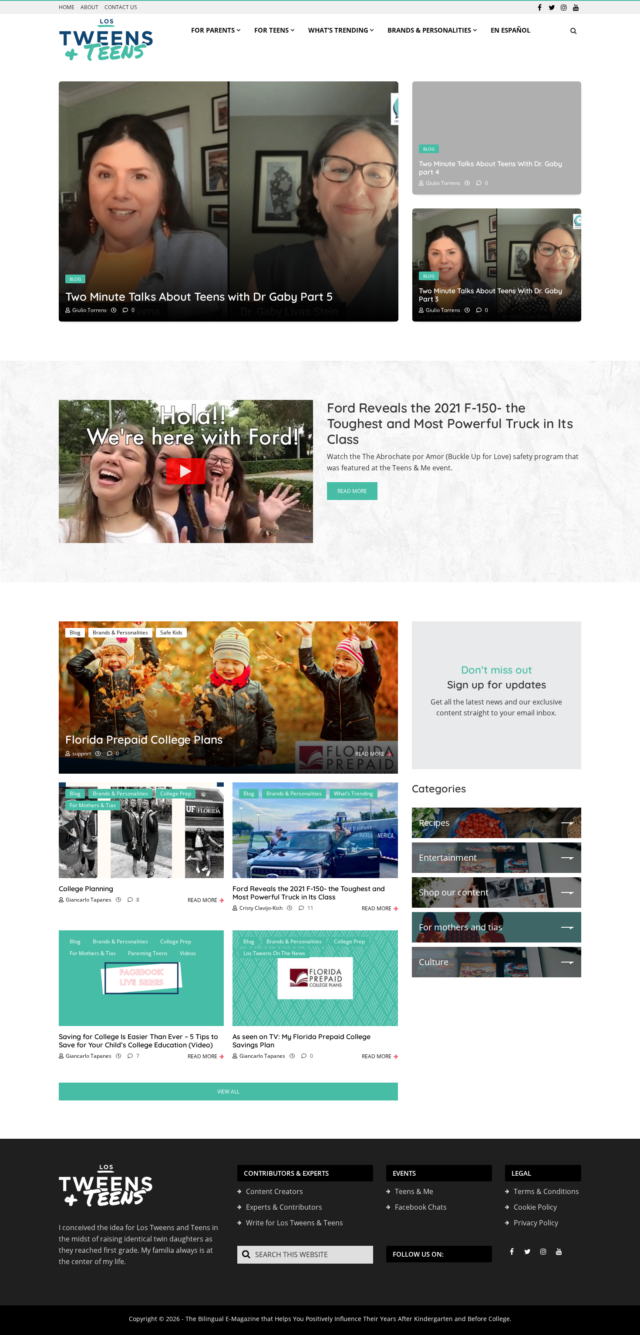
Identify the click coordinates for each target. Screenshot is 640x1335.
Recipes (434, 823)
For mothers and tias (460, 927)
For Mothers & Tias (93, 805)
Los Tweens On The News (274, 953)
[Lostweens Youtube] (576, 7)
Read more (352, 491)
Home (66, 7)
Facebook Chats (421, 1207)
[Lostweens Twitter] (551, 7)
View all (228, 1091)
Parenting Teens (148, 953)
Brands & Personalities (120, 632)
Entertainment (448, 857)
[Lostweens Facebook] (539, 7)
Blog (75, 279)
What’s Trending (353, 793)
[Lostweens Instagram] (564, 7)
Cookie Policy (535, 1207)
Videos (188, 953)
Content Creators (274, 1191)
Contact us (120, 7)
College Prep (175, 793)
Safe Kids (171, 632)
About (89, 7)
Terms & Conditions (546, 1191)
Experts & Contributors (284, 1207)
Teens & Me (414, 1191)
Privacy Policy (536, 1223)
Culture (433, 962)
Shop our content (453, 892)
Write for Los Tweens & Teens (294, 1223)
